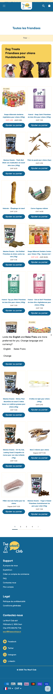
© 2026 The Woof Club (26, 670)
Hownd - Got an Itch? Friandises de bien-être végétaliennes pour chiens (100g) (39, 302)
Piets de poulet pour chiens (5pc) (39, 160)
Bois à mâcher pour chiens (39, 450)
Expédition (7, 570)
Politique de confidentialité (14, 601)
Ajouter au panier (14, 125)
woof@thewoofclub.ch (12, 632)
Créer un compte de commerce (16, 574)
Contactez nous (9, 583)
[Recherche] (43, 6)
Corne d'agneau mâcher (39, 208)
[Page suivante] (38, 527)
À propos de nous (10, 565)
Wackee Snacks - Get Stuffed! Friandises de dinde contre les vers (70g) (14, 254)
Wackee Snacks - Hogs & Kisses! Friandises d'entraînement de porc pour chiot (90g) (39, 503)
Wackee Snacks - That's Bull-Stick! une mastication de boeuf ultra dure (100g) (13, 162)
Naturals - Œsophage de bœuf (14, 208)
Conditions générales (12, 606)
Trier (25, 38)
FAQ (5, 578)
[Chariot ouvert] (49, 6)
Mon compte (8, 587)
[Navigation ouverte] (3, 6)
